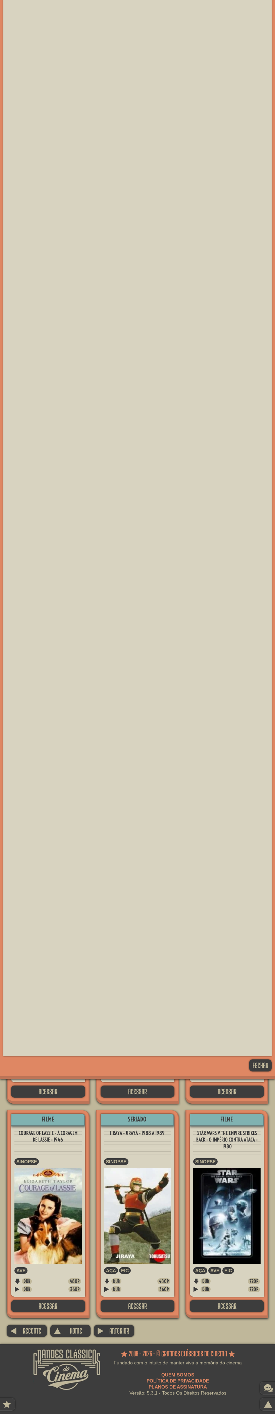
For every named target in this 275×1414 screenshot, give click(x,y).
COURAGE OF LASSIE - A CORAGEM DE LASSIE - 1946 (48, 1136)
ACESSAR (48, 1091)
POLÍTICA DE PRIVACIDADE (178, 1381)
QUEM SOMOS (177, 1374)
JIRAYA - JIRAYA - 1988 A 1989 (137, 1133)
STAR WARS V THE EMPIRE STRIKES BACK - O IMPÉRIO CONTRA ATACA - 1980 (227, 1140)
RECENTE (25, 1331)
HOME (68, 1331)
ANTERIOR (113, 1331)
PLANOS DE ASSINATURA (178, 1387)
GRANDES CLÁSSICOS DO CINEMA (66, 1355)
